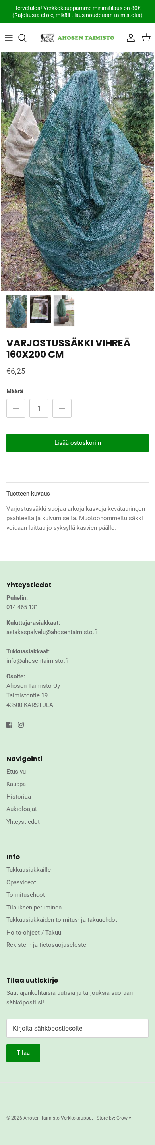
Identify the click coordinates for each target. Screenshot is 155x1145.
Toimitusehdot (25, 894)
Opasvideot (21, 882)
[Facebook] (9, 725)
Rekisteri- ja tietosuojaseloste (46, 944)
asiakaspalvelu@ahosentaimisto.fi (51, 632)
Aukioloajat (21, 809)
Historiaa (18, 796)
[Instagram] (21, 725)
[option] (77, 171)
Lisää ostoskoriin (77, 442)
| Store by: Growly (112, 1118)
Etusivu (16, 771)
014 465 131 (22, 607)
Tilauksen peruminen (34, 907)
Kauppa (16, 784)
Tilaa (23, 1052)
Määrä (14, 391)
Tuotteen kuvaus (28, 493)
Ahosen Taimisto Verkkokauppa (57, 1118)
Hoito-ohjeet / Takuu (33, 932)
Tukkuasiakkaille (28, 869)
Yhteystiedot (23, 821)
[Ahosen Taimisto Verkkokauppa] (77, 37)
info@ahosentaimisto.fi (37, 660)
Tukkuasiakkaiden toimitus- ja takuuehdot (61, 919)
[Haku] (26, 37)
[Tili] (129, 37)
